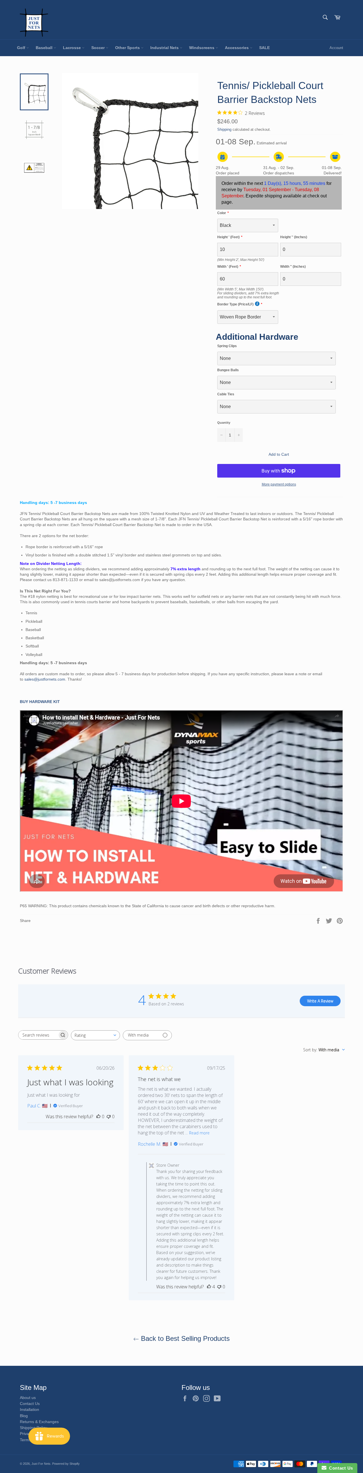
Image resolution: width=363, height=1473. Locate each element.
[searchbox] (38, 1035)
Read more (199, 1133)
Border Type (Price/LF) (235, 304)
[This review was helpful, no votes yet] (98, 1116)
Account (336, 48)
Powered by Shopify (66, 1463)
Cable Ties (225, 394)
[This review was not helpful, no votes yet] (109, 1116)
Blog (24, 1415)
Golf (21, 47)
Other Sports (128, 47)
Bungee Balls (228, 370)
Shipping (224, 129)
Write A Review (320, 1001)
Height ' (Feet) (228, 237)
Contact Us (30, 1403)
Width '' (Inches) (293, 267)
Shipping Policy (33, 1427)
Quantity (223, 422)
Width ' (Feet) (227, 267)
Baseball (45, 47)
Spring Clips (227, 346)
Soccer (98, 47)
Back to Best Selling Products (184, 1338)
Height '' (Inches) (293, 237)
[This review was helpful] (209, 1287)
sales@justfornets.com (44, 679)
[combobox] (95, 1035)
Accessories (237, 47)
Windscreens (202, 47)
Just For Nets (40, 1463)
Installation (29, 1409)
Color (221, 213)
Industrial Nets (165, 47)
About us (28, 1397)
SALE (264, 47)
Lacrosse (72, 47)
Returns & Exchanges (39, 1421)
